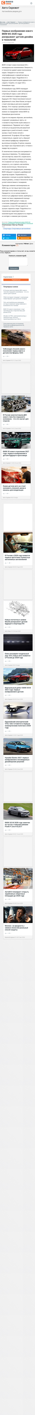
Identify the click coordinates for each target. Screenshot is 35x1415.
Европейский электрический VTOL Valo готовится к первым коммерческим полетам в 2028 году (18, 725)
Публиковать (14, 268)
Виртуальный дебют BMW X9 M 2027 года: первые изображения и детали (18, 690)
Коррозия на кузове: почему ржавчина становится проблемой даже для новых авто (16, 1099)
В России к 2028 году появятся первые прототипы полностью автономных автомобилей (17, 557)
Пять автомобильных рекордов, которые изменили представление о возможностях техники (14, 303)
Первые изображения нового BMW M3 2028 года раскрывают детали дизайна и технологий (17, 23)
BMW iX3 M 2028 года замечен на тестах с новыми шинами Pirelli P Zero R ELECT (17, 824)
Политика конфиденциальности (13, 325)
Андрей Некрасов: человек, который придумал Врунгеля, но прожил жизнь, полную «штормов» (17, 1268)
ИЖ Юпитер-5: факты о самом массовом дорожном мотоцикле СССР (17, 1402)
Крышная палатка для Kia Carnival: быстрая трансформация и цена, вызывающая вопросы (15, 1141)
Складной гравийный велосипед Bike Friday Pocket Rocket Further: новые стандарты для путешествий (17, 1228)
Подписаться (16, 280)
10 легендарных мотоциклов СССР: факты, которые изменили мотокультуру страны (17, 1063)
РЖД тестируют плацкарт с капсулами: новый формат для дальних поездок (15, 298)
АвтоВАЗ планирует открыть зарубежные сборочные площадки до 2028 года (17, 894)
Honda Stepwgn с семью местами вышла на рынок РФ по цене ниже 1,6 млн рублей (17, 1303)
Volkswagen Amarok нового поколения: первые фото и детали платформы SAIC (14, 351)
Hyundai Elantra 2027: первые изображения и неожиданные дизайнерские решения (17, 760)
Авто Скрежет (10, 7)
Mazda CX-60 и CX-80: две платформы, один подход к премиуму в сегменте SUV (16, 1179)
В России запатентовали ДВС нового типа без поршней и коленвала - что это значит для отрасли (16, 291)
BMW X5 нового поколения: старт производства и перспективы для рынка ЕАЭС (14, 310)
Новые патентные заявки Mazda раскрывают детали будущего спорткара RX (16, 622)
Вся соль (2, 22)
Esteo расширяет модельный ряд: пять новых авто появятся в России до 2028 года (17, 656)
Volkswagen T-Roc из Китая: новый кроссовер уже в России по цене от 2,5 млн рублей (17, 1337)
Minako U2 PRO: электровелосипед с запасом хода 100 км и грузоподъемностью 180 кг (14, 317)
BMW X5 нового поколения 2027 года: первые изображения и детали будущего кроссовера (16, 453)
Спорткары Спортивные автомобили (16, 228)
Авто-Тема (8, 631)
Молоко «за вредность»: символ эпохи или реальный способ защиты (16, 928)
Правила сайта (8, 327)
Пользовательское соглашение (13, 324)
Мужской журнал (10, 937)
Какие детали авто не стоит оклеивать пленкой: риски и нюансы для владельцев (14, 488)
